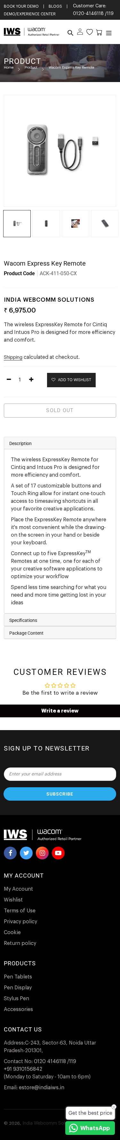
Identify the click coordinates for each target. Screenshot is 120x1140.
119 (110, 13)
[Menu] (108, 32)
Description (20, 443)
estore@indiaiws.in (41, 1087)
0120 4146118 (50, 1061)
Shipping (13, 357)
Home (8, 67)
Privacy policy (20, 921)
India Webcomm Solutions (50, 1123)
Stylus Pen (16, 998)
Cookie (12, 932)
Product (31, 67)
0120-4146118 (88, 13)
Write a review (60, 710)
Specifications (23, 620)
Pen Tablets (18, 976)
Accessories (18, 1009)
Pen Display (18, 987)
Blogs (55, 6)
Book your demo (21, 6)
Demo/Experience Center (30, 14)
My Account (18, 889)
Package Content (26, 633)
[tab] (60, 443)
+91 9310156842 (23, 1069)
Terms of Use (20, 910)
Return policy (20, 943)
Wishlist (13, 899)
